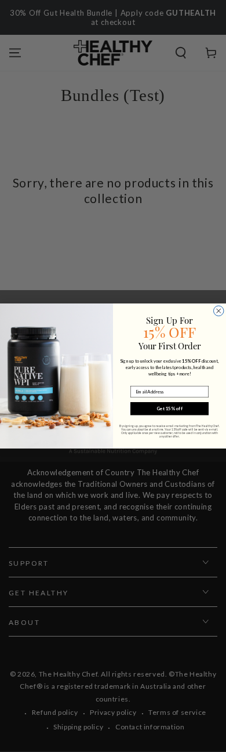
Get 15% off (169, 408)
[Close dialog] (219, 311)
